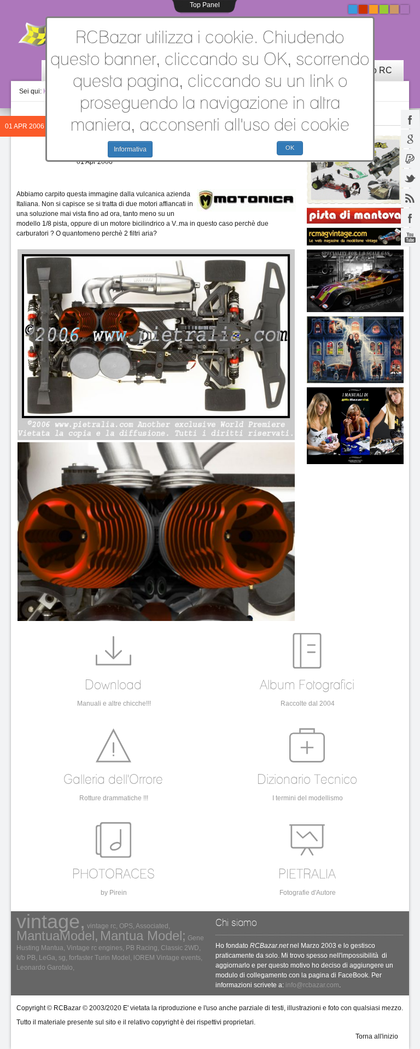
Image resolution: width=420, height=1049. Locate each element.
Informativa (130, 149)
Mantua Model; (143, 935)
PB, (32, 958)
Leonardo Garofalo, (45, 967)
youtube (410, 237)
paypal (410, 158)
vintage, (50, 921)
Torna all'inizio (376, 1036)
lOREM (144, 958)
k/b (20, 958)
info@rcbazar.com (312, 985)
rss (410, 198)
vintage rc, (102, 926)
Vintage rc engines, (95, 948)
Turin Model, (113, 958)
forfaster (81, 958)
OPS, (127, 926)
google (410, 139)
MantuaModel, (57, 935)
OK (289, 147)
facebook (410, 119)
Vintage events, (179, 958)
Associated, (153, 926)
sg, (63, 958)
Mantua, (53, 948)
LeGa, (48, 958)
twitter (410, 178)
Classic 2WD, (181, 948)
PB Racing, (142, 948)
